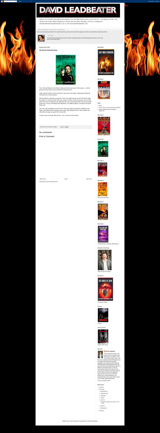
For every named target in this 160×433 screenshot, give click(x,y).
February (103, 408)
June (102, 400)
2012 (100, 410)
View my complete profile (104, 380)
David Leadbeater (110, 351)
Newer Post (43, 179)
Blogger (96, 421)
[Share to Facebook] (66, 127)
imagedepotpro (83, 421)
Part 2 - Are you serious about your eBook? (109, 107)
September (103, 393)
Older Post (89, 179)
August (102, 395)
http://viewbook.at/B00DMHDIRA (70, 115)
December (103, 391)
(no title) (50, 35)
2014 (100, 387)
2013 (100, 389)
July (102, 397)
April (102, 406)
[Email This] (61, 127)
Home (66, 179)
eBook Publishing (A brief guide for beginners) (51, 29)
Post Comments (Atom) (52, 181)
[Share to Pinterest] (68, 127)
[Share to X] (64, 127)
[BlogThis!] (62, 127)
